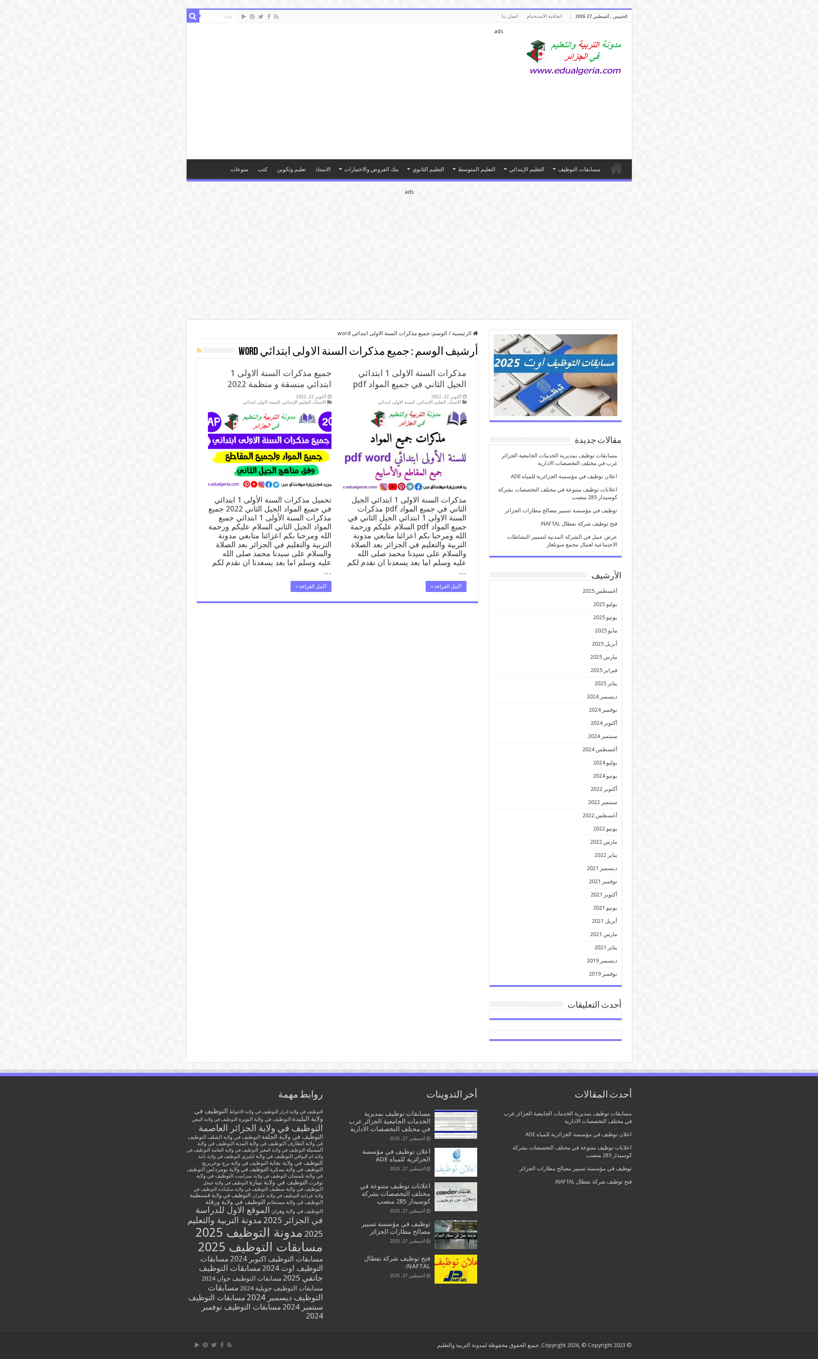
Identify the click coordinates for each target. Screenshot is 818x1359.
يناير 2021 (605, 947)
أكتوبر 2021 (603, 894)
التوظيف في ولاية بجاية (296, 1162)
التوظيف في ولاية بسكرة (296, 1169)
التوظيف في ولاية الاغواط (253, 1112)
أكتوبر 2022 (603, 789)
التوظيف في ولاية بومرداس (237, 1169)
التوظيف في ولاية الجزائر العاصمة (261, 1128)
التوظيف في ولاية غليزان (276, 1195)
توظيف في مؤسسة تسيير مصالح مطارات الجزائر (561, 510)
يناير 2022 (605, 855)
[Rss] (276, 16)
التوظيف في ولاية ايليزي (267, 1156)
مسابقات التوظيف (579, 169)
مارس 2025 (603, 657)
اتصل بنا (509, 16)
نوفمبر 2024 (603, 710)
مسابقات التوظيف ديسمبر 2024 (265, 1292)
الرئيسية (462, 333)
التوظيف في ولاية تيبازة (278, 1182)
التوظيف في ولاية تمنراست (261, 1176)
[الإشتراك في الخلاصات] (199, 350)
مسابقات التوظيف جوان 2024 (242, 1278)
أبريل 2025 (604, 644)
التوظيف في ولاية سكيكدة (243, 1189)
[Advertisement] (348, 91)
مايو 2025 (606, 630)
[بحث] (193, 16)
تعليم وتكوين (291, 169)
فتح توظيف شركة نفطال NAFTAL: (578, 523)
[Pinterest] (252, 16)
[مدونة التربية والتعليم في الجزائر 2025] (574, 57)
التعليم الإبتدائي (526, 169)
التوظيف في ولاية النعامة (234, 1150)
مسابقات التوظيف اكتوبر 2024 (276, 1259)
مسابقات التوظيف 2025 (260, 1247)
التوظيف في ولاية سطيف (296, 1189)
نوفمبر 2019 (603, 974)
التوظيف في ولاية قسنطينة (220, 1195)
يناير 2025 (605, 683)
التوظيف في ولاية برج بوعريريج (235, 1163)
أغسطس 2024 (599, 749)
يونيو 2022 (605, 828)
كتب (263, 169)
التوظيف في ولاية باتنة (219, 1156)
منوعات (239, 169)
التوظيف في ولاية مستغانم (295, 1202)
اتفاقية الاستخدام (544, 16)
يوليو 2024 (605, 762)
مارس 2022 (603, 842)
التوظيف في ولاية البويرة (265, 1119)
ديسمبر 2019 (602, 960)
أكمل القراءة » (446, 586)
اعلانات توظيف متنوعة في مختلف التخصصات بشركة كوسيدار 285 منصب (395, 1193)
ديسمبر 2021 (602, 868)
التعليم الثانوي (428, 169)
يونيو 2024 (605, 776)
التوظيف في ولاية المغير (282, 1150)
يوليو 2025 (605, 604)
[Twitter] (261, 16)
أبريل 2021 (604, 921)
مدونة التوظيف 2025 (249, 1232)
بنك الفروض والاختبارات (371, 169)
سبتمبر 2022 (602, 802)
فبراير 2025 (603, 670)
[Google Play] (244, 16)
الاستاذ (323, 169)
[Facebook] (268, 16)
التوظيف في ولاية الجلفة (292, 1136)
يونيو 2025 (605, 617)
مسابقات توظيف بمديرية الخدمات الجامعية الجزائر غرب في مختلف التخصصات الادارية (389, 1121)
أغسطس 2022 (599, 815)
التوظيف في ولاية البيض (214, 1119)
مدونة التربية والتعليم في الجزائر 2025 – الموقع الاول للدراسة (616, 168)
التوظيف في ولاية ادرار (301, 1112)
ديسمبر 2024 (602, 696)
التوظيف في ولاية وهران (297, 1211)
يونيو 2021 (605, 908)
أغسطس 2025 (599, 591)
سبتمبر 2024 (602, 736)
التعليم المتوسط (476, 169)
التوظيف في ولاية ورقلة (235, 1201)
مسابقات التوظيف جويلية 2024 (281, 1288)
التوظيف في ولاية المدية (261, 1143)
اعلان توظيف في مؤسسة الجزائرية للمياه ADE (564, 476)
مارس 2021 (603, 934)
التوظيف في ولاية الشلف (233, 1137)
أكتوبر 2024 (603, 723)
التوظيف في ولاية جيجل (225, 1183)
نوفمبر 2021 (603, 881)
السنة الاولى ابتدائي (396, 402)
